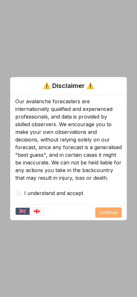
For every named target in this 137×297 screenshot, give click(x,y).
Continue (108, 212)
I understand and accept (53, 193)
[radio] (23, 211)
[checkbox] (18, 193)
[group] (29, 211)
